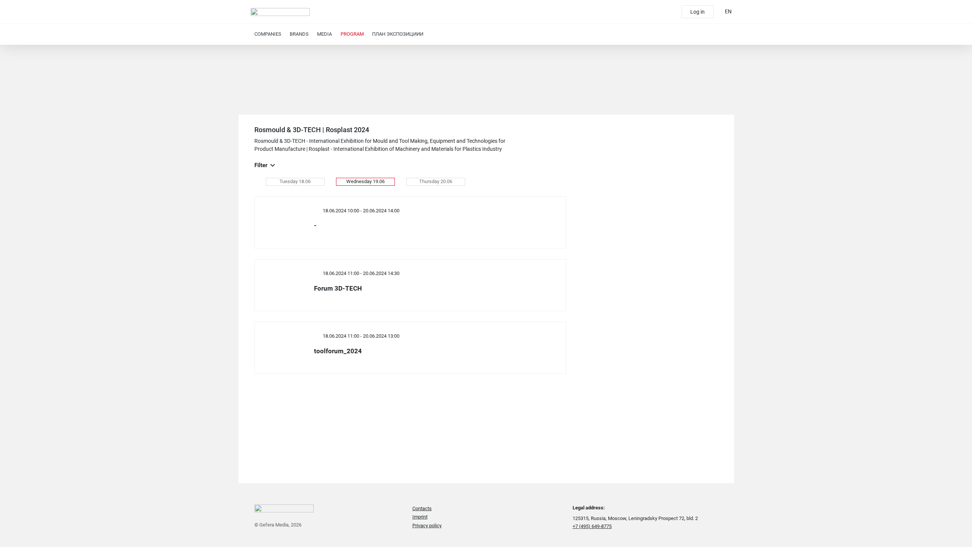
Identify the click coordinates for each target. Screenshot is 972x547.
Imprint (420, 517)
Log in (697, 12)
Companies (267, 34)
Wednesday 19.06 (365, 181)
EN (728, 11)
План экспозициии (397, 34)
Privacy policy (427, 525)
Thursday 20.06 (435, 181)
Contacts (422, 508)
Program (352, 34)
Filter (260, 165)
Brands (299, 34)
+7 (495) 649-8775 (592, 526)
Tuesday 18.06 (295, 181)
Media (324, 34)
